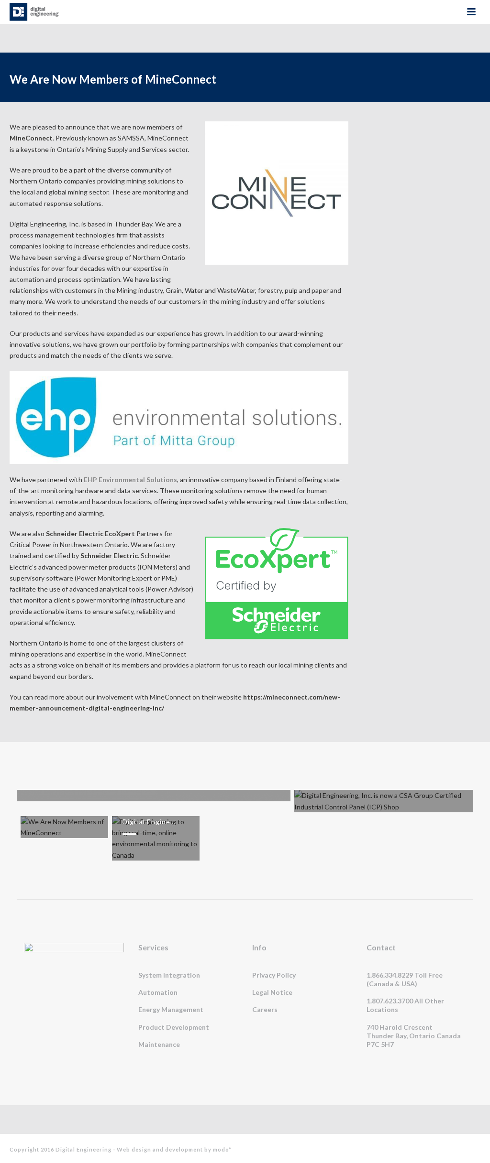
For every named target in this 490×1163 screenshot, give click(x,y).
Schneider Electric (108, 555)
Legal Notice (272, 992)
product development (173, 1027)
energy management (170, 1009)
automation (158, 992)
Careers (265, 1009)
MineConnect (31, 138)
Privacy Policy (274, 975)
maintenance (159, 1044)
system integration (169, 975)
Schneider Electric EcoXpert (90, 533)
